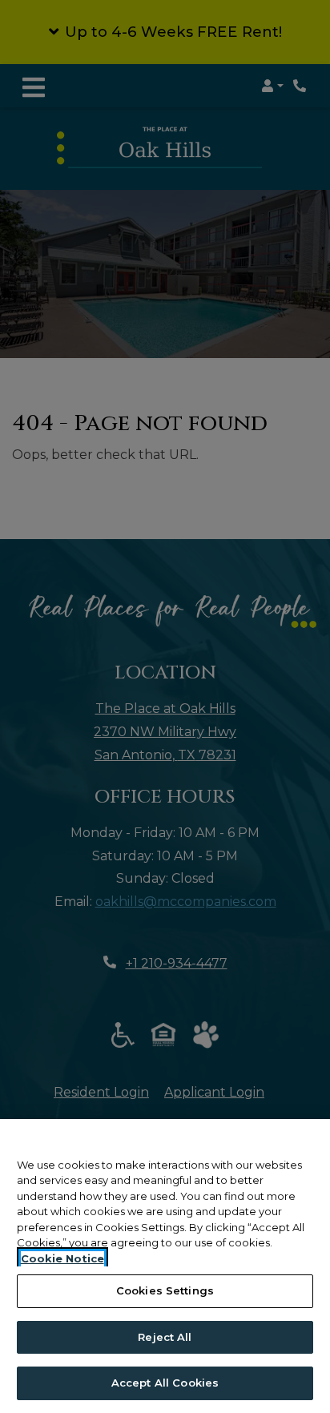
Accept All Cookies (165, 1382)
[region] (165, 1266)
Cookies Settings (165, 1290)
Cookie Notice (62, 1258)
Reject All (164, 1336)
